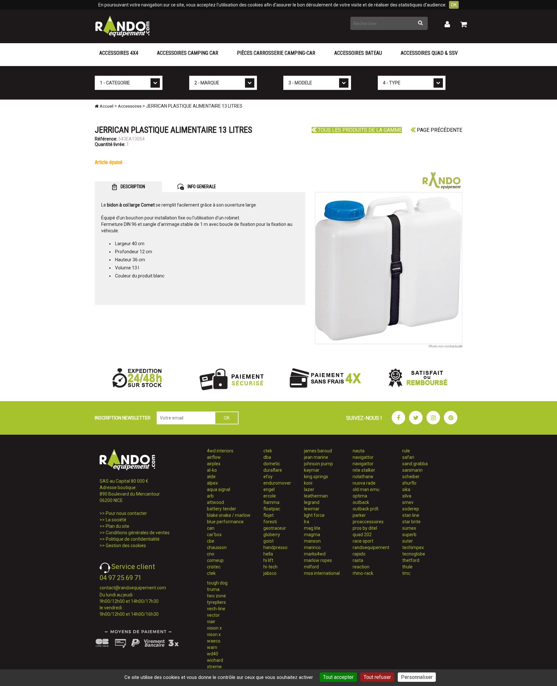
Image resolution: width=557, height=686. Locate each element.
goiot (268, 541)
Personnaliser (417, 677)
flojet (268, 515)
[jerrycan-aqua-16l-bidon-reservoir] (388, 268)
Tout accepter (338, 677)
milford (311, 566)
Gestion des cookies (126, 545)
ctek (211, 573)
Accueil (106, 106)
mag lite (312, 528)
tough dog (217, 582)
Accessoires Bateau (358, 53)
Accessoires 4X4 (118, 53)
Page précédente (438, 130)
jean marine (316, 457)
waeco (213, 640)
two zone (216, 595)
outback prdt (365, 508)
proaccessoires (368, 521)
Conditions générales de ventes (138, 532)
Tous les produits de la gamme (359, 130)
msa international (322, 573)
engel (269, 489)
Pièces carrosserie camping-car (276, 53)
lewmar (311, 508)
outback (361, 502)
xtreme (214, 666)
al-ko (212, 470)
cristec (213, 566)
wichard (215, 660)
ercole (269, 495)
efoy (268, 476)
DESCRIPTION (132, 186)
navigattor (363, 457)
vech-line (216, 608)
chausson (217, 547)
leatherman (316, 495)
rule (406, 450)
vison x (214, 634)
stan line (410, 515)
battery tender (221, 508)
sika (406, 489)
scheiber (411, 476)
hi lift (268, 560)
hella (268, 553)
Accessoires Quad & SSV (429, 53)
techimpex (413, 547)
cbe (210, 541)
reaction (361, 566)
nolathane (363, 476)
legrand (311, 502)
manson (312, 541)
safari (408, 457)
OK (454, 4)
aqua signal (218, 489)
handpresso (275, 547)
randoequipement (371, 547)
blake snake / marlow (228, 515)
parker (359, 515)
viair (211, 621)
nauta (359, 450)
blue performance (225, 521)
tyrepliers (216, 602)
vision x (214, 628)
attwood (215, 502)
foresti (270, 521)
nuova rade (364, 483)
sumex (409, 528)
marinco (312, 547)
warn (212, 647)
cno (210, 553)
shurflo (409, 483)
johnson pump (318, 463)
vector (213, 615)
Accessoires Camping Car (187, 53)
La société (116, 519)
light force (314, 515)
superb (409, 534)
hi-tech (270, 566)
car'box (214, 534)
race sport (363, 541)
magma (312, 534)
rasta (358, 560)
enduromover (277, 483)
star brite (411, 521)
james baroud (318, 450)
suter (407, 541)
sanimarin (412, 470)
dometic (271, 463)
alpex (212, 483)
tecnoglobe (413, 553)
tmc (406, 573)
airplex (213, 463)
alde (211, 476)
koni (308, 483)
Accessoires (130, 106)
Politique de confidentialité (133, 539)
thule (407, 566)
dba (267, 457)
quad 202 (362, 534)
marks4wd (315, 553)
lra (306, 521)
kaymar (311, 470)
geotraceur (274, 528)
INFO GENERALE (201, 186)
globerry (271, 534)
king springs (316, 476)
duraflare (272, 470)
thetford (410, 560)
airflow (214, 457)
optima (360, 495)
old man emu (366, 489)
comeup (215, 560)
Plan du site (117, 526)
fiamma (271, 502)
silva (406, 495)
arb (210, 495)
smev (408, 502)
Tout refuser (377, 677)
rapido (359, 553)
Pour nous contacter (126, 513)
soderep (410, 508)
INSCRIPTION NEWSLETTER (123, 417)
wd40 (212, 653)
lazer (309, 489)
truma (213, 589)
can (210, 528)
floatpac (271, 508)
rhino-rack (363, 573)
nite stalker (364, 470)
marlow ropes (318, 560)
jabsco (270, 573)
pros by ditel (365, 528)
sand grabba (415, 463)
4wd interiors (220, 450)
